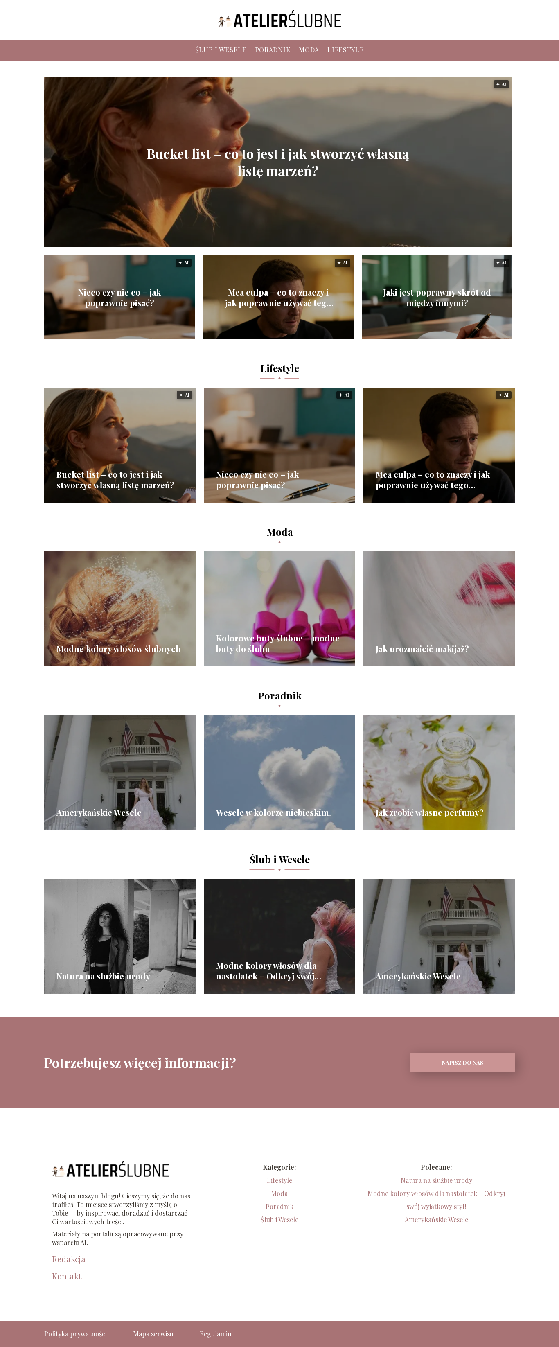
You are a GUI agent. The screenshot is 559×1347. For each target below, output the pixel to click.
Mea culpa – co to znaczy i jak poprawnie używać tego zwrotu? (278, 297)
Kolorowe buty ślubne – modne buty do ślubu (278, 643)
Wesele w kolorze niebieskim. (273, 812)
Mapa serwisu (153, 1333)
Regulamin (216, 1333)
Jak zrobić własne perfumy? (430, 812)
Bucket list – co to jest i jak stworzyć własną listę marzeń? (278, 162)
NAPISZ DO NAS (462, 1062)
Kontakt (66, 1276)
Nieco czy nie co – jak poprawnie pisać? (119, 297)
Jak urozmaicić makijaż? (422, 648)
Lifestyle (345, 49)
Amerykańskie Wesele (99, 812)
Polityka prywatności (75, 1333)
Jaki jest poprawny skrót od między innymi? (437, 297)
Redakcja (69, 1259)
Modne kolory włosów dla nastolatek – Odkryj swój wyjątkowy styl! (266, 970)
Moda (309, 49)
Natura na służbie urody (103, 976)
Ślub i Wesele (221, 49)
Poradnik (273, 49)
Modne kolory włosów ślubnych (118, 648)
